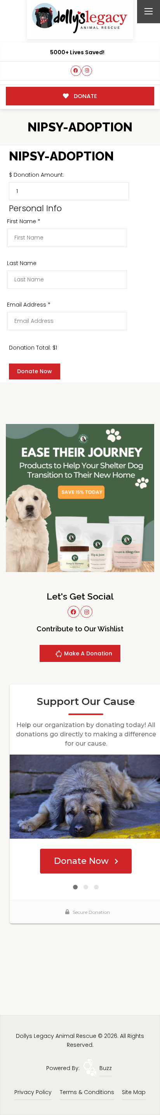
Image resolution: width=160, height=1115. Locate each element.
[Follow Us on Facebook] (76, 70)
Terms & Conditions (87, 1092)
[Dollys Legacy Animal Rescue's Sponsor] (80, 497)
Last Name (22, 263)
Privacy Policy (33, 1092)
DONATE (84, 96)
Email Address (28, 304)
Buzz (105, 1068)
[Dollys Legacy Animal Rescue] (80, 18)
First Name (23, 221)
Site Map (134, 1092)
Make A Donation (87, 653)
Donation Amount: (39, 175)
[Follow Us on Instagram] (87, 70)
